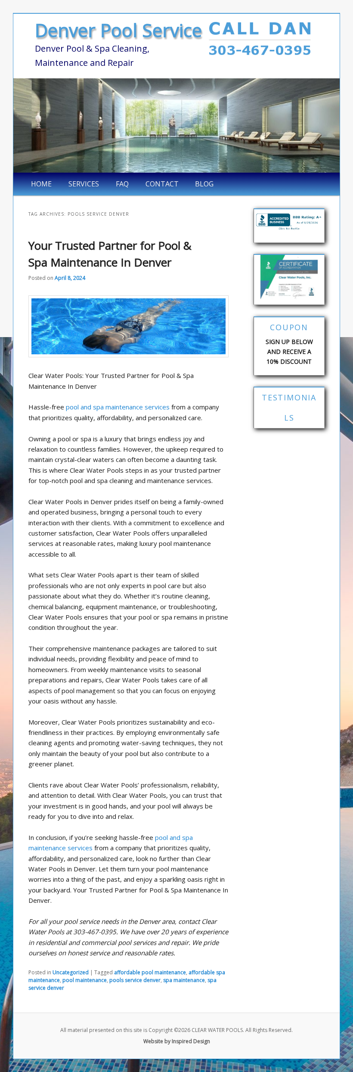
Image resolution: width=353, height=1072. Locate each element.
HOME (41, 184)
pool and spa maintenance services (118, 407)
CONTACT (162, 184)
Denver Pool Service (118, 30)
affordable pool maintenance (150, 972)
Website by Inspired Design (176, 1041)
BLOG (204, 184)
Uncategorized (71, 972)
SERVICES (83, 184)
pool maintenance (84, 980)
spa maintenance (184, 980)
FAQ (122, 184)
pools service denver (135, 980)
